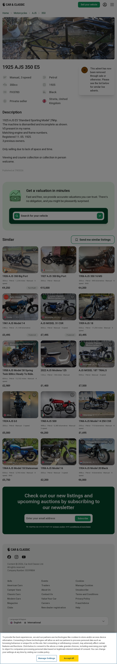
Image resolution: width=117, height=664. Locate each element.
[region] (58, 648)
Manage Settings (46, 658)
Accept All (69, 658)
